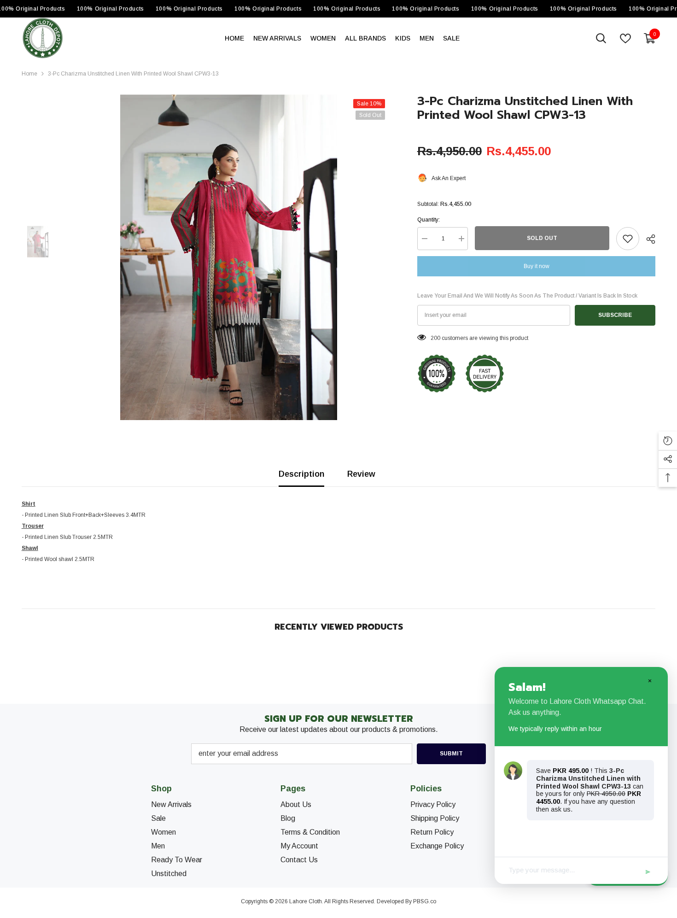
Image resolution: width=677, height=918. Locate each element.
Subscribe (615, 315)
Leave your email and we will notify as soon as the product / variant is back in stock (527, 295)
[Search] (601, 38)
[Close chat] (649, 680)
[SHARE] (647, 239)
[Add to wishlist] (627, 238)
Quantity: (428, 219)
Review (361, 474)
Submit (451, 753)
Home (29, 73)
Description (301, 474)
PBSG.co (424, 901)
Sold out (542, 238)
